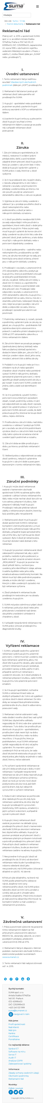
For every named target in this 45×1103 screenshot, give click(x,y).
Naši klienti (14, 1027)
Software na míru (17, 1052)
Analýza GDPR (16, 1061)
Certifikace (14, 1036)
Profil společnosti (17, 1024)
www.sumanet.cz (10, 957)
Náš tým (12, 1030)
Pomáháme (14, 1039)
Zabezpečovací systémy (20, 1064)
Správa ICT (14, 1049)
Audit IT (12, 1058)
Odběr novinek (16, 1088)
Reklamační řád (16, 1079)
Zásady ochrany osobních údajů (24, 1073)
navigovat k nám (21, 1014)
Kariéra (12, 1033)
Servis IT (12, 1055)
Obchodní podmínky (19, 1076)
